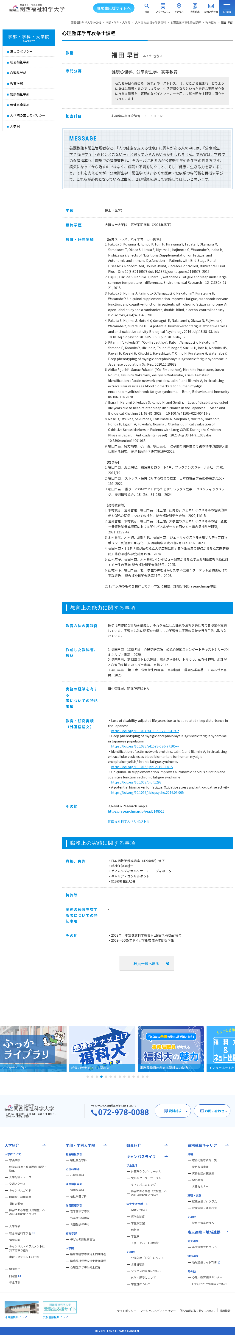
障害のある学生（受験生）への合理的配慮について (27, 1212)
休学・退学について (143, 1277)
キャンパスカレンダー (145, 1184)
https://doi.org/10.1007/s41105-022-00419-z (145, 730)
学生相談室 (138, 1223)
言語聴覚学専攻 (80, 1224)
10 (129, 1077)
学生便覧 (14, 1282)
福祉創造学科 (78, 1160)
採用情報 (224, 1311)
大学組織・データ (20, 1177)
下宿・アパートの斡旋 (145, 1243)
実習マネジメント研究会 (24, 1257)
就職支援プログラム (204, 1201)
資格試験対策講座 (203, 1173)
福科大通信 (16, 1203)
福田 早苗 (227, 22)
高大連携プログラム (204, 1247)
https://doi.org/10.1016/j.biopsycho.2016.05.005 (147, 792)
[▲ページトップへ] (226, 1326)
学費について (139, 1210)
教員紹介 (210, 22)
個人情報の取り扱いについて (197, 1311)
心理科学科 (77, 1175)
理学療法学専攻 (80, 1211)
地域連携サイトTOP (204, 1262)
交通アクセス (17, 1184)
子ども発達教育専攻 (82, 1239)
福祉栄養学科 (78, 1196)
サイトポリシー (126, 1311)
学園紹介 (14, 1269)
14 (147, 1077)
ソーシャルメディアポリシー (158, 1311)
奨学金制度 (138, 1216)
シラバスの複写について (146, 1271)
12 (138, 1077)
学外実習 (197, 1180)
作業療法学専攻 (80, 1218)
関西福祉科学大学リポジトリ (129, 821)
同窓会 (13, 1276)
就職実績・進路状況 (204, 1208)
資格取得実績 (200, 1167)
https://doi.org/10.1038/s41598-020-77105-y (145, 746)
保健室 (135, 1229)
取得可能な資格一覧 (204, 1160)
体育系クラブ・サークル (146, 1171)
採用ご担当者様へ (203, 1223)
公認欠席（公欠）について (147, 1258)
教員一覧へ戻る (146, 963)
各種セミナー (200, 1186)
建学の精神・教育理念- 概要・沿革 (28, 1168)
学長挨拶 (14, 1160)
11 (133, 1077)
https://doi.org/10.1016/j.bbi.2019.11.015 (142, 766)
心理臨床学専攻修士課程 (186, 22)
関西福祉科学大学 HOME (86, 22)
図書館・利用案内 (20, 1197)
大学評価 (14, 1226)
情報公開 (14, 1240)
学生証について (140, 1284)
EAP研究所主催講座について (209, 1284)
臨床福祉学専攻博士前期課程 (88, 1254)
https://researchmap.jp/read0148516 (136, 811)
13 (143, 1077)
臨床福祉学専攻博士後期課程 (88, 1261)
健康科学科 (77, 1190)
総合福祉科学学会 (20, 1233)
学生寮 (135, 1236)
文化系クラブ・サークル (146, 1178)
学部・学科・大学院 (118, 22)
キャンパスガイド (20, 1190)
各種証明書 (138, 1264)
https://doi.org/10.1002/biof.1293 (136, 782)
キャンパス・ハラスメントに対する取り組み (27, 1248)
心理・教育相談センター (207, 1277)
